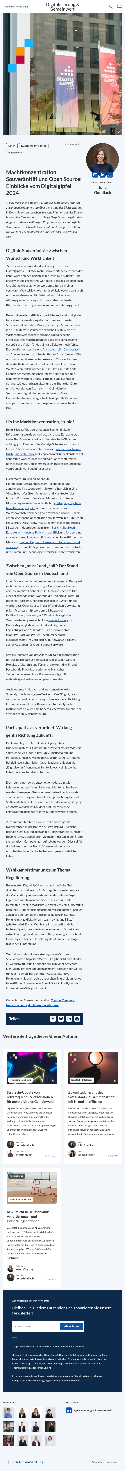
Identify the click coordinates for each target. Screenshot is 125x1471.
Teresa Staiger (86, 1154)
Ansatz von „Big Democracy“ (61, 349)
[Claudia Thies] (36, 1440)
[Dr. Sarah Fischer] (50, 1412)
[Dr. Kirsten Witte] (8, 1412)
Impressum (111, 1462)
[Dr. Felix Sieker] (22, 1426)
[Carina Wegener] (22, 1440)
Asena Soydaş (24, 1269)
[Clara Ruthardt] (50, 1426)
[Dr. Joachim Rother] (36, 1426)
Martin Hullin (24, 1154)
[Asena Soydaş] (36, 1412)
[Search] (111, 7)
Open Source (26, 573)
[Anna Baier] (8, 1440)
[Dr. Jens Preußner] (8, 1426)
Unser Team (9, 1402)
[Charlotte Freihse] (22, 1412)
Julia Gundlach (25, 1145)
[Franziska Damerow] (50, 1440)
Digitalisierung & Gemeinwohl (62, 6)
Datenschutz (98, 1462)
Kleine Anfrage (58, 620)
